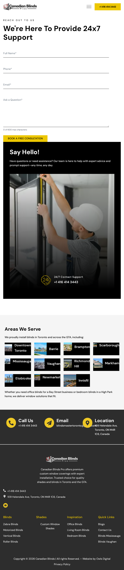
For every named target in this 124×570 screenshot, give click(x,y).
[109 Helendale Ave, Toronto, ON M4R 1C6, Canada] (4, 496)
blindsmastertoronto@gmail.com (77, 425)
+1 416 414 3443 (66, 282)
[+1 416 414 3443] (4, 490)
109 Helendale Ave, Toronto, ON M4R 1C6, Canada (106, 430)
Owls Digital (103, 558)
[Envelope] (5, 505)
